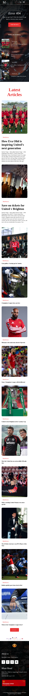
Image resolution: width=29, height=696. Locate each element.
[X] (12, 662)
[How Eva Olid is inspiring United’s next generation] (5, 43)
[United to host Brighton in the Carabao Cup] (14, 400)
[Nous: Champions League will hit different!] (14, 361)
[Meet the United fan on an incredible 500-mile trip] (14, 440)
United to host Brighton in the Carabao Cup (14, 421)
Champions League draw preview (18, 76)
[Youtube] (16, 662)
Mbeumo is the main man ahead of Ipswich (13, 342)
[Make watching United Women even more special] (14, 481)
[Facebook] (3, 662)
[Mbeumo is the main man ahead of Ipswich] (14, 321)
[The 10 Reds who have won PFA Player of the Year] (14, 523)
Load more (14, 629)
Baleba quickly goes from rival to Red (12, 585)
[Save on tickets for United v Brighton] (5, 54)
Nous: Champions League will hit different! (13, 382)
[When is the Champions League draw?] (14, 604)
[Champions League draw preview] (5, 74)
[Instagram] (8, 662)
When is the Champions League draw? (12, 624)
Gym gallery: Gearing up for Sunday (12, 263)
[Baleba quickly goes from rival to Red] (14, 564)
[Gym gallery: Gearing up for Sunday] (5, 64)
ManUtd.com (14, 41)
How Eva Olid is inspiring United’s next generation (13, 145)
